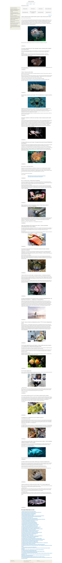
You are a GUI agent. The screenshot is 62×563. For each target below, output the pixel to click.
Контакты (24, 560)
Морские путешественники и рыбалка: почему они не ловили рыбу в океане (35, 168)
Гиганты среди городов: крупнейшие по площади (28, 537)
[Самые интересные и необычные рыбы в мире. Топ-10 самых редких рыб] (36, 501)
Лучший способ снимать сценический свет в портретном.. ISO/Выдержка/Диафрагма (33, 544)
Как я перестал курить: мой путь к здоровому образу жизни (30, 533)
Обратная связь (38, 560)
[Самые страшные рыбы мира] (36, 86)
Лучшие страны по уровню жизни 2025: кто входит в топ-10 (30, 525)
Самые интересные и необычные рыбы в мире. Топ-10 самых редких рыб (35, 484)
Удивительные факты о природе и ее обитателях (28, 543)
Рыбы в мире (33, 8)
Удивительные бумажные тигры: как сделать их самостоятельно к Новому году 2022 (15, 18)
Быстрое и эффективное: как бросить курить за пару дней (30, 531)
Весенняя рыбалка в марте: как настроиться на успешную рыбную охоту (31, 512)
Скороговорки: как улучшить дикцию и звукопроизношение (30, 518)
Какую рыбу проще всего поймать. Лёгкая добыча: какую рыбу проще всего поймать (33, 539)
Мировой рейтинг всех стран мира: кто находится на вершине (30, 524)
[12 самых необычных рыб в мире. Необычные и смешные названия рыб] (36, 475)
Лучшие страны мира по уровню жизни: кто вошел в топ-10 (30, 526)
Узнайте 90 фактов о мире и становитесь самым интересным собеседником (32, 528)
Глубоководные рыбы (25, 12)
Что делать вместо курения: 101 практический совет (29, 521)
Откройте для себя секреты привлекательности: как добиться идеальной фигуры (33, 549)
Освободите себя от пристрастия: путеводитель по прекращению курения (32, 532)
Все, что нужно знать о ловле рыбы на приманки (30, 180)
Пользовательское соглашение (28, 560)
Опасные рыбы (25, 8)
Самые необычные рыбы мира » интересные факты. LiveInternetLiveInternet (35, 275)
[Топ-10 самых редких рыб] (36, 380)
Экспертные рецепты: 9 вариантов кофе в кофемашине (29, 522)
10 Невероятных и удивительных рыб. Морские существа (32, 417)
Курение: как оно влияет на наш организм (27, 534)
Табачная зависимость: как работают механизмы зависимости (30, 530)
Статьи (34, 3)
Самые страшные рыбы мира (27, 72)
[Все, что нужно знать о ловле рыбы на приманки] (36, 195)
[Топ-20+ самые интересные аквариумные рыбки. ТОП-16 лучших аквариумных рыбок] (36, 336)
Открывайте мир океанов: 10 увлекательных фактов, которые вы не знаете (15, 13)
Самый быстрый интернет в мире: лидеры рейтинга (29, 511)
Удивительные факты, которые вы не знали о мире (29, 529)
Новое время (31, 1)
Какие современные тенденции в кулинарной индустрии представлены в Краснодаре (33, 519)
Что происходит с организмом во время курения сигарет (29, 552)
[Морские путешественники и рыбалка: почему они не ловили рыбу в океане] (36, 176)
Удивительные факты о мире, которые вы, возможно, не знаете (30, 527)
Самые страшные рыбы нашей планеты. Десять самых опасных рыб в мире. (36, 16)
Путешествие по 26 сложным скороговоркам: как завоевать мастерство (31, 516)
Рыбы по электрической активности (33, 12)
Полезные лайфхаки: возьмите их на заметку (28, 514)
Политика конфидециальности (26, 561)
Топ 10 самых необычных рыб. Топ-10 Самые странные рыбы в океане (35, 395)
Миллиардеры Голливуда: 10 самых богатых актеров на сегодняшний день (32, 535)
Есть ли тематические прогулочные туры (27, 517)
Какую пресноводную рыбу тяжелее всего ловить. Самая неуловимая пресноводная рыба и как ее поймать (34, 226)
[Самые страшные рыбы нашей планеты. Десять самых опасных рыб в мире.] (36, 33)
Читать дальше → (23, 69)
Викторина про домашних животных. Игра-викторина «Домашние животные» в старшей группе (35, 542)
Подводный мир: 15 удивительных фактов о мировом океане (30, 536)
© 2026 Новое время (12, 560)
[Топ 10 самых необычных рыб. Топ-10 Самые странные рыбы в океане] (36, 408)
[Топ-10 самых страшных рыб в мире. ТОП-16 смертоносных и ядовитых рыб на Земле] (36, 102)
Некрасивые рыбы (48, 12)
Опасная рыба (40, 8)
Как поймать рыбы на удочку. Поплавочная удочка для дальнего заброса (32, 538)
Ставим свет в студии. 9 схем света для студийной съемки (30, 541)
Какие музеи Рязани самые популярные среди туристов (29, 523)
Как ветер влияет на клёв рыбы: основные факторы (29, 513)
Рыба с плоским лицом (48, 8)
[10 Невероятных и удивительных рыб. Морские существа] (36, 433)
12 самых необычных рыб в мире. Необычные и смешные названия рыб (35, 461)
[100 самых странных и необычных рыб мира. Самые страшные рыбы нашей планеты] (36, 133)
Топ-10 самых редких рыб (26, 370)
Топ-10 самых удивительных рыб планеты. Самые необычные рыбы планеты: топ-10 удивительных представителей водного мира (36, 346)
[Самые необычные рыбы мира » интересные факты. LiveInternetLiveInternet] (36, 289)
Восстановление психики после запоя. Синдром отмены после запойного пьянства (33, 556)
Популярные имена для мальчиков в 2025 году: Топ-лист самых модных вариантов (33, 515)
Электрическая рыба (40, 12)
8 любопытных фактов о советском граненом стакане (29, 550)
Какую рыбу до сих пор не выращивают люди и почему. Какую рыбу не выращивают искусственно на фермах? (34, 205)
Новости (30, 3)
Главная (27, 3)
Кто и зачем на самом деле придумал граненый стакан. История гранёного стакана (33, 551)
